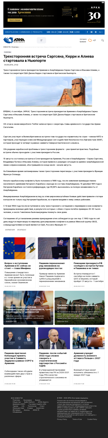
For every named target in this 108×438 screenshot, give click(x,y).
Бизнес (37, 400)
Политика (7, 52)
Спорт (42, 406)
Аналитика (40, 408)
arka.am (88, 408)
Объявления (17, 412)
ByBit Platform (29, 402)
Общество (17, 402)
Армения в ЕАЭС (19, 404)
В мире (30, 408)
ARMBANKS (25, 32)
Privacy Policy (62, 419)
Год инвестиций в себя (37, 404)
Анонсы (27, 410)
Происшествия (18, 408)
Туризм (15, 406)
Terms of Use (77, 419)
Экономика (27, 400)
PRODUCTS (37, 32)
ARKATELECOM (11, 32)
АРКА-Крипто (43, 402)
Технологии (32, 406)
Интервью (16, 410)
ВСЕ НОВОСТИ (16, 398)
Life (23, 406)
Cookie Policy (92, 419)
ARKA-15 (36, 410)
